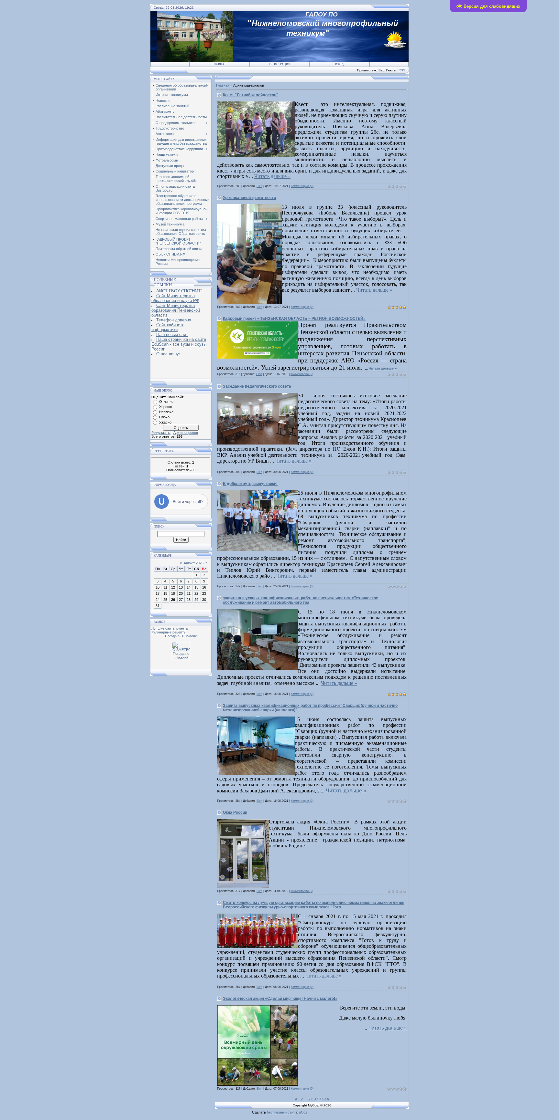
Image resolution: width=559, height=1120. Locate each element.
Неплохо (166, 412)
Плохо (164, 417)
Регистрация (279, 64)
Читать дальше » (272, 176)
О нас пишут (168, 353)
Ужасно (165, 422)
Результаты (160, 432)
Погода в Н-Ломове (181, 636)
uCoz (303, 1112)
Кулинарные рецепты (168, 632)
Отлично (166, 401)
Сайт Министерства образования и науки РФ (175, 298)
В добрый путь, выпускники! (250, 483)
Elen (259, 186)
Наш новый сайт (172, 334)
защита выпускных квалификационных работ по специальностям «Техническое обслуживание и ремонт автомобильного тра (300, 600)
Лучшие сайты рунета (169, 628)
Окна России (235, 812)
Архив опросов (185, 432)
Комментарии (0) (302, 186)
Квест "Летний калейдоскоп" (250, 95)
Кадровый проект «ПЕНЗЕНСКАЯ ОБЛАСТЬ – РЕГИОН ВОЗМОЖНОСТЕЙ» (294, 318)
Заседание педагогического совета (257, 386)
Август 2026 (193, 563)
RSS (402, 70)
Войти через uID (188, 501)
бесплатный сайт (281, 1112)
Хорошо (165, 407)
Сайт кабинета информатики (167, 327)
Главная (219, 64)
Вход (339, 64)
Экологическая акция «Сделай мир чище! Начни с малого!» (280, 998)
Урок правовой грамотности (249, 197)
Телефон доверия (173, 320)
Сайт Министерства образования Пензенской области (175, 310)
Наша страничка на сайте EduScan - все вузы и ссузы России (178, 344)
